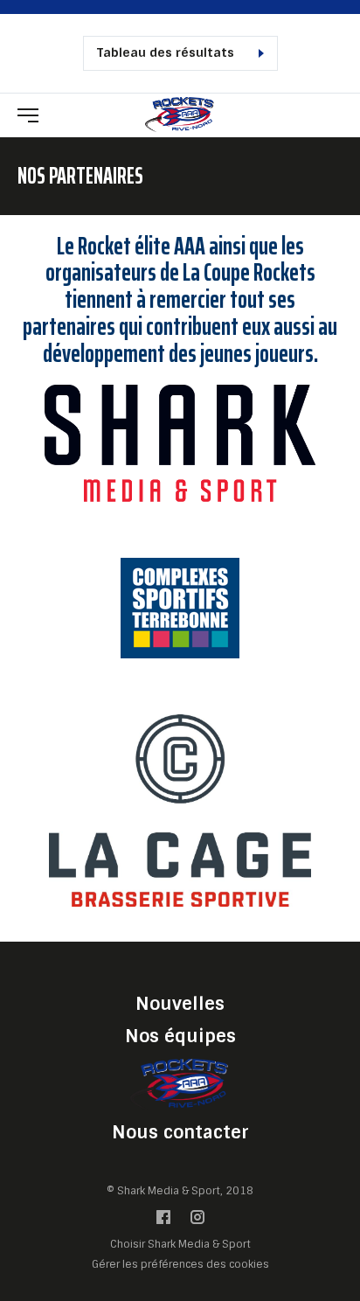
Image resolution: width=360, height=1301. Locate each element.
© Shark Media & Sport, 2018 (180, 1191)
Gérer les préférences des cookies (180, 1263)
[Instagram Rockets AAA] (197, 1221)
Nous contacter (180, 1132)
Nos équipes (180, 1036)
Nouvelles (180, 1003)
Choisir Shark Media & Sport (180, 1244)
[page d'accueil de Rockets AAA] (180, 114)
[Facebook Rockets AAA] (163, 1221)
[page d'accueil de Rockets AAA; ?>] (180, 1083)
